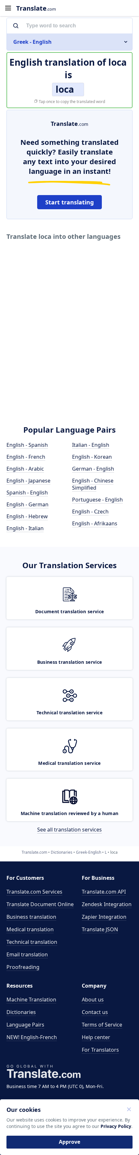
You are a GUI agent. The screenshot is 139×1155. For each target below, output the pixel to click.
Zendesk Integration (107, 904)
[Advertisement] (69, 342)
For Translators (100, 1049)
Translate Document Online (40, 904)
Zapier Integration (104, 916)
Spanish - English (27, 492)
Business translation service (69, 662)
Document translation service (69, 611)
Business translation (31, 916)
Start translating (69, 202)
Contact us (95, 1012)
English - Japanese (28, 480)
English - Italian (25, 528)
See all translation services (69, 829)
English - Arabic (25, 468)
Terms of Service (102, 1024)
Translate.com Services (34, 891)
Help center (96, 1037)
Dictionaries (21, 1012)
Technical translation (31, 941)
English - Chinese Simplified (92, 484)
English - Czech (90, 511)
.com (36, 8)
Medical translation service (69, 763)
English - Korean (92, 456)
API (104, 891)
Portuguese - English (97, 499)
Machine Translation (31, 999)
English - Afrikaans (94, 523)
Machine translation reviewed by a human (70, 813)
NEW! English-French (31, 1037)
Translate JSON (100, 929)
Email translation (27, 954)
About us (93, 999)
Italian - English (90, 444)
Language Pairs (25, 1024)
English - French (25, 456)
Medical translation (30, 929)
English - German (27, 504)
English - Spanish (27, 444)
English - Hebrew (27, 516)
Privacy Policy (116, 1126)
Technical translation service (69, 712)
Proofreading (22, 967)
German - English (93, 468)
